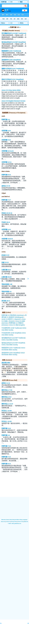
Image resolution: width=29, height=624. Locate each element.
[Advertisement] (14, 487)
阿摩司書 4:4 (6, 119)
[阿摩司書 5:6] (27, 282)
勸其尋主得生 (6, 363)
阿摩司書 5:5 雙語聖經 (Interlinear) (13, 315)
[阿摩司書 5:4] (2, 282)
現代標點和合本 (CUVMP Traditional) (14, 33)
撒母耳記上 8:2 (6, 397)
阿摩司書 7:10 (6, 446)
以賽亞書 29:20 (7, 277)
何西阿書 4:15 (6, 130)
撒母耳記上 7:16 (7, 390)
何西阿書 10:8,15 (7, 239)
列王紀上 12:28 (7, 410)
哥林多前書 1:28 (7, 284)
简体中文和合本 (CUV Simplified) (13, 79)
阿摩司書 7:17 (6, 200)
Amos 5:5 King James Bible (11, 90)
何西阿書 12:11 (7, 162)
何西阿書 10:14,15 (8, 151)
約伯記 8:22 (5, 255)
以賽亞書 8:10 (6, 270)
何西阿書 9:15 (6, 140)
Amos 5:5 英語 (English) (17, 325)
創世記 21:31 (6, 383)
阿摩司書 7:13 (6, 457)
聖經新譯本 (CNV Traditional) (11, 51)
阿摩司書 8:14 (6, 175)
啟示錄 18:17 (6, 301)
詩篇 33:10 (5, 262)
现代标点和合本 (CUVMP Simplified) (14, 42)
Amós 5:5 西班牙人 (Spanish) (11, 319)
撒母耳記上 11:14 (7, 404)
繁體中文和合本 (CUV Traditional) (13, 68)
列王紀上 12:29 (7, 421)
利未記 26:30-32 (7, 213)
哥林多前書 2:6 (6, 291)
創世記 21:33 (6, 186)
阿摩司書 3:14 (6, 428)
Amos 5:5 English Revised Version (13, 101)
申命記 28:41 (6, 222)
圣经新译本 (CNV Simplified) (11, 60)
